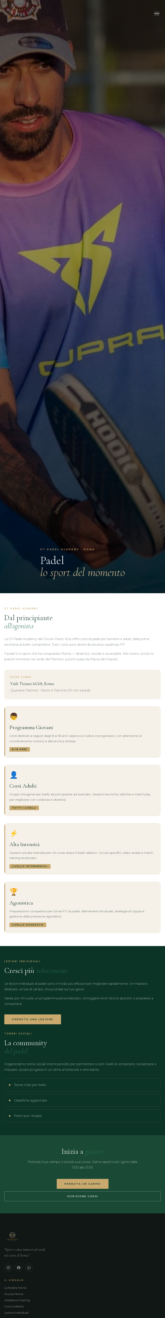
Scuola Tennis (13, 1294)
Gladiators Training (17, 1300)
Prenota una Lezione (32, 1019)
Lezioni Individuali (16, 1312)
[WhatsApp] (29, 1268)
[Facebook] (19, 1268)
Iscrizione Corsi (82, 1196)
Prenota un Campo (82, 1183)
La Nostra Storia (15, 1287)
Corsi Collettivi (14, 1306)
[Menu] (157, 14)
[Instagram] (8, 1268)
